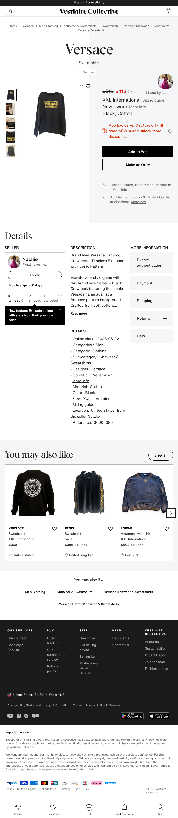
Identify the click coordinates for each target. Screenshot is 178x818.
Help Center (121, 638)
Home (13, 26)
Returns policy (53, 669)
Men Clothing (48, 26)
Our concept (16, 638)
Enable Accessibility (89, 2)
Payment (144, 283)
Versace (28, 26)
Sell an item (89, 656)
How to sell (88, 638)
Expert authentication (149, 262)
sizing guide (153, 100)
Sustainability (155, 648)
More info (137, 107)
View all (161, 455)
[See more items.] (171, 513)
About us (152, 641)
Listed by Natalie (159, 92)
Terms (77, 705)
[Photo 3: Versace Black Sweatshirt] (11, 123)
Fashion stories (156, 668)
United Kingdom (27, 789)
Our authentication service (58, 654)
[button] (168, 11)
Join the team (155, 662)
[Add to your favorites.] (54, 529)
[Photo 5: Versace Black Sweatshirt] (11, 151)
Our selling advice (88, 647)
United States (48, 789)
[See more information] (170, 131)
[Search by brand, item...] (9, 11)
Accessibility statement (24, 705)
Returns (144, 318)
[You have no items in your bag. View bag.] (168, 11)
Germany (64, 789)
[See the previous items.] (7, 513)
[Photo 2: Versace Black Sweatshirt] (11, 109)
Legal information (56, 705)
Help (141, 336)
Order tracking (53, 641)
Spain (77, 789)
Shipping (145, 300)
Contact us (120, 645)
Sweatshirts (110, 26)
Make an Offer (138, 165)
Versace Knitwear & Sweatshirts (146, 26)
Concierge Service (15, 647)
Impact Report (156, 655)
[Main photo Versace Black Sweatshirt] (11, 95)
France (10, 789)
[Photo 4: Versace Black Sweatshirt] (11, 137)
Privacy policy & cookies (103, 705)
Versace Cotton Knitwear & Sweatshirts (89, 604)
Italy (86, 789)
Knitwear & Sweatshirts (79, 26)
